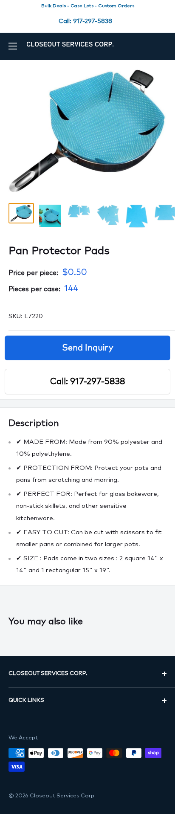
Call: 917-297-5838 (85, 21)
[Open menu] (12, 46)
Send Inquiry (87, 348)
